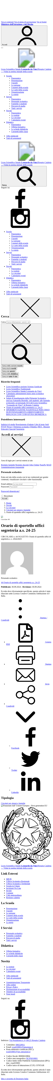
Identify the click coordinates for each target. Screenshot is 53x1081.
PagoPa (43, 465)
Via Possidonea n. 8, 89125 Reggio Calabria (27, 1040)
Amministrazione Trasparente (18, 982)
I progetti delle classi (19, 131)
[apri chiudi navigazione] (2, 47)
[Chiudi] (30, 308)
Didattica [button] (10, 122)
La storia (14, 94)
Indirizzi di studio (8, 424)
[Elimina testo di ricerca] (21, 333)
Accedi (4, 498)
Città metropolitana (14, 895)
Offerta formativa (18, 127)
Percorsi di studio (18, 106)
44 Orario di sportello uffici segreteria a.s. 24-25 (20, 582)
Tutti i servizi (16, 108)
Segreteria (20, 429)
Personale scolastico (19, 101)
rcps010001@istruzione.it (22, 1047)
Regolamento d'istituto (25, 424)
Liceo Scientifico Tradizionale (18, 389)
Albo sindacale (12, 136)
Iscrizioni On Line (13, 888)
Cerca (3, 322)
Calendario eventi (18, 120)
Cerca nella (10, 374)
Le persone (15, 85)
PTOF (3, 427)
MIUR (9, 879)
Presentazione (17, 80)
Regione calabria (13, 897)
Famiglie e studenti (19, 104)
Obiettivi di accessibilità (15, 992)
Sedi (47, 424)
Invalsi (9, 891)
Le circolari (16, 118)
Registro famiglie (8, 465)
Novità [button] (9, 111)
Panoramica (16, 78)
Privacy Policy (12, 987)
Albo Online (34, 465)
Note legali (10, 994)
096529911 (20, 1045)
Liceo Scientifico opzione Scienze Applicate (24, 387)
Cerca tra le (9, 368)
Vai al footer (42, 22)
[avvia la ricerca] (21, 354)
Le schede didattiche (19, 129)
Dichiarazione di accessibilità (18, 989)
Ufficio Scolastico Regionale (17, 881)
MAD (48, 465)
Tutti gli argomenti (13, 138)
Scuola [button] (9, 76)
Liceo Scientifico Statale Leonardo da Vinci (24, 391)
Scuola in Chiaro (13, 886)
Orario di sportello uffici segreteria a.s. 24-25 (24, 407)
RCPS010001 (32, 1058)
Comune (9, 893)
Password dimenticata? (10, 491)
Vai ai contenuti (7, 22)
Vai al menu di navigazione (25, 22)
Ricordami (8, 496)
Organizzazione (17, 92)
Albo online (11, 985)
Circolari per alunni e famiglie (13, 803)
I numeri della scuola (19, 87)
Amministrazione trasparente (12, 467)
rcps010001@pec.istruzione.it (18, 1052)
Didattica (33, 427)
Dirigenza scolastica (21, 427)
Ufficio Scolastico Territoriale (18, 884)
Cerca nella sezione (12, 366)
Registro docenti (22, 465)
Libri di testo (39, 424)
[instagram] (20, 227)
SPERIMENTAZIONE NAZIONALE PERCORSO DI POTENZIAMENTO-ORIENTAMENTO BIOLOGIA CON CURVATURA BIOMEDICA (28, 412)
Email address (6, 484)
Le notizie (15, 115)
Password (5, 487)
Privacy (10, 427)
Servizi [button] (9, 97)
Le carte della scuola (19, 90)
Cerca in (9, 377)
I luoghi (14, 83)
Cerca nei (8, 371)
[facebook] (20, 207)
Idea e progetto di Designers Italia (14, 1079)
